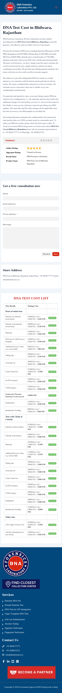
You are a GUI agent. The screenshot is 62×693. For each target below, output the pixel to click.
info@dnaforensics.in (14, 655)
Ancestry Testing (11, 624)
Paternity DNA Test (13, 601)
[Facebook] (3, 661)
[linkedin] (8, 661)
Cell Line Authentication (15, 619)
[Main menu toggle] (56, 7)
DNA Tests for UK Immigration (18, 609)
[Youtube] (12, 661)
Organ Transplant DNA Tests (16, 614)
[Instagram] (17, 661)
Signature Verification (14, 628)
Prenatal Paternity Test (14, 605)
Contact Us (10, 640)
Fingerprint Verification (14, 632)
